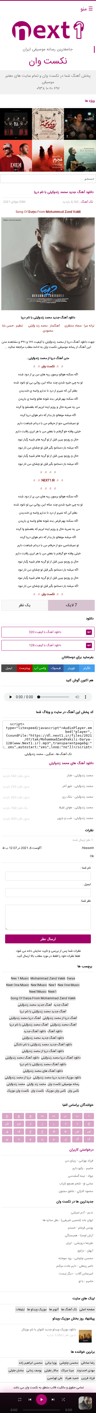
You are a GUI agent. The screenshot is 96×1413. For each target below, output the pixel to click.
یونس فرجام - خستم (80, 1227)
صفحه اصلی (87, 1309)
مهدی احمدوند (86, 1370)
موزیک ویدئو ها (37, 1309)
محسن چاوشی (68, 1362)
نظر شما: (86, 900)
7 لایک (71, 605)
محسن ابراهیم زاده (30, 1362)
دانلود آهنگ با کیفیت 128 (60, 645)
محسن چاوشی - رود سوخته (75, 1258)
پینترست (24, 668)
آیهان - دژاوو (85, 1250)
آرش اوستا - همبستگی (79, 1235)
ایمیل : (87, 884)
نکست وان (48, 366)
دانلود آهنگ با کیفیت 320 (60, 632)
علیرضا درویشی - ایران (79, 1243)
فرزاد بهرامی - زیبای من (79, 1160)
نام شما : (85, 867)
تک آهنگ (87, 201)
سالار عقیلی (51, 1370)
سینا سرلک (67, 1370)
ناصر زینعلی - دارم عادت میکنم (74, 1266)
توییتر (71, 668)
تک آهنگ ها (64, 754)
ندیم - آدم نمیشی (82, 1212)
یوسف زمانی (34, 1370)
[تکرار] (20, 1399)
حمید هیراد (72, 1378)
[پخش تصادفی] (63, 1399)
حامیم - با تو (86, 1281)
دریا (28, 415)
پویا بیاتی (51, 1362)
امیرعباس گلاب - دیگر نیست (76, 1273)
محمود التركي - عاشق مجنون (76, 1191)
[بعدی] (53, 1399)
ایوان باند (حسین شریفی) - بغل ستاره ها (68, 1220)
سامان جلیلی (16, 1370)
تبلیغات (20, 1309)
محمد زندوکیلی (42, 317)
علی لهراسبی (54, 1378)
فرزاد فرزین (88, 1378)
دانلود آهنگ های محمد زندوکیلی (71, 763)
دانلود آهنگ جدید (64, 317)
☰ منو (86, 9)
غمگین (50, 754)
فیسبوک (56, 668)
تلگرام (86, 668)
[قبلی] (30, 1399)
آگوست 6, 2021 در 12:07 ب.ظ (21, 848)
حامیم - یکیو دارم (82, 1168)
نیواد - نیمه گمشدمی (80, 1176)
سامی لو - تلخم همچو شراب (76, 1183)
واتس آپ (40, 668)
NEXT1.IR (48, 480)
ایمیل (9, 668)
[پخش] (41, 1399)
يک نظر (24, 605)
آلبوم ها (54, 1309)
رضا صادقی (88, 1362)
